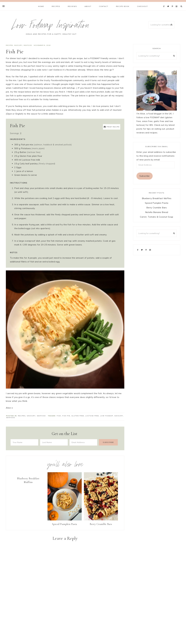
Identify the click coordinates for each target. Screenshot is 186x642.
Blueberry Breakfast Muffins (28, 480)
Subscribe (144, 176)
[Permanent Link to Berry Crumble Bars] (101, 519)
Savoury (18, 45)
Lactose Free (92, 416)
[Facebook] (164, 3)
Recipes (9, 45)
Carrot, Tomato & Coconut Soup (156, 217)
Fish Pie (66, 416)
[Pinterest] (173, 3)
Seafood (28, 45)
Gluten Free (77, 416)
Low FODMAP (106, 416)
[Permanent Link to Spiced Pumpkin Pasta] (65, 519)
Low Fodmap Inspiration (51, 26)
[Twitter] (169, 3)
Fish (59, 416)
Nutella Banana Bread (156, 212)
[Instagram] (177, 3)
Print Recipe (113, 127)
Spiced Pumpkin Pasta (64, 524)
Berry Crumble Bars (101, 524)
